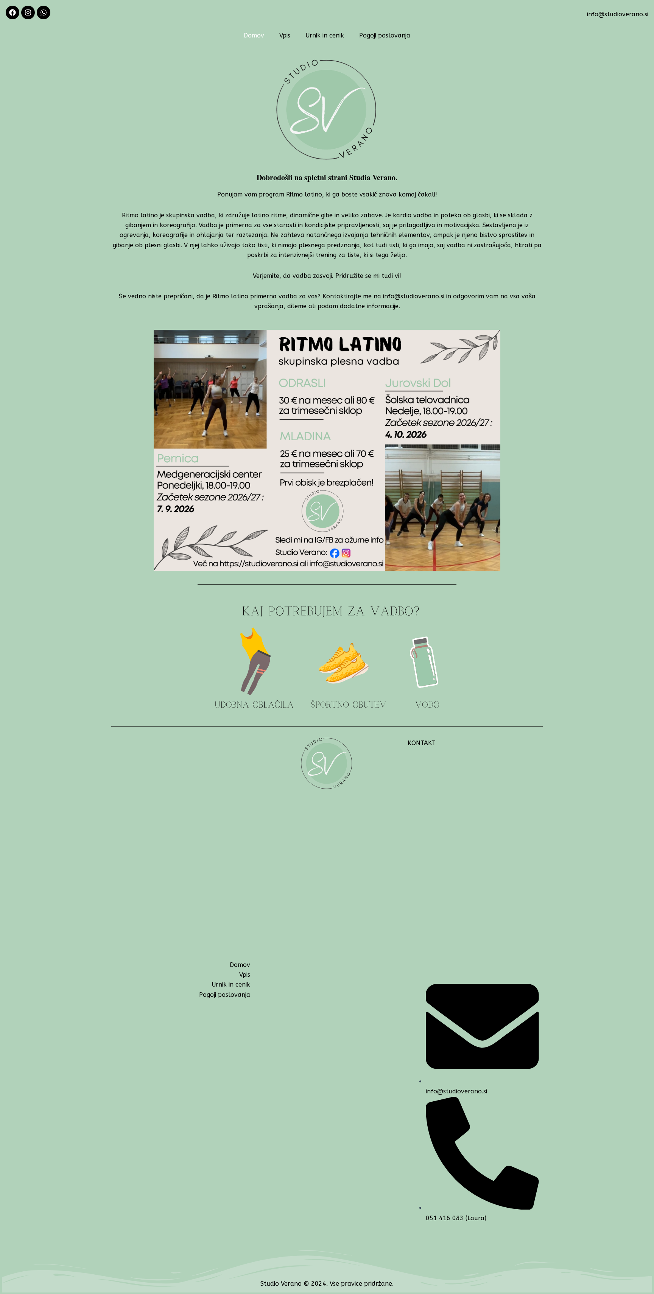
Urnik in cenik (324, 35)
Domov (254, 35)
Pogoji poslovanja (384, 35)
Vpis (284, 35)
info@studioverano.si (617, 14)
